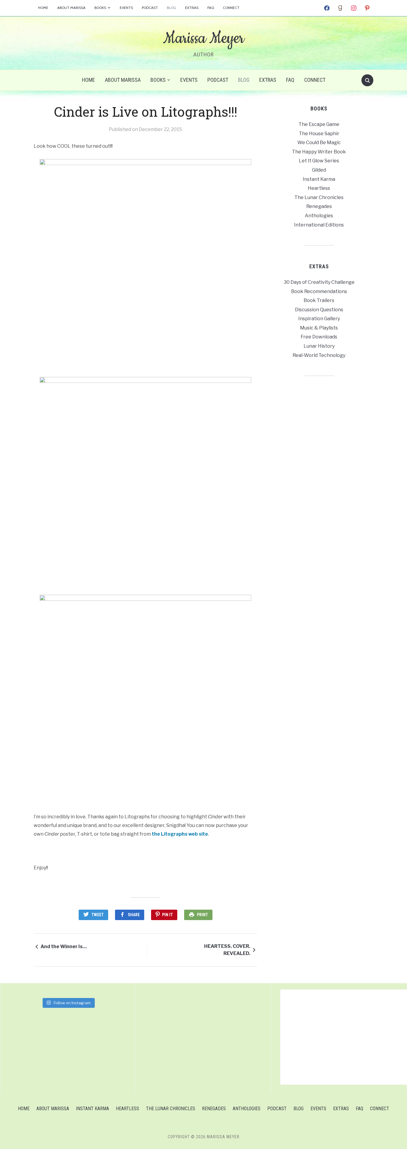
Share (134, 914)
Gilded (319, 170)
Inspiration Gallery (319, 318)
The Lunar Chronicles (319, 197)
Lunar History (319, 346)
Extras (191, 7)
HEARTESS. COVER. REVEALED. (227, 949)
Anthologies (319, 215)
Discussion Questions (319, 309)
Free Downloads (319, 337)
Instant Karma (319, 179)
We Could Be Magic (319, 142)
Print (202, 914)
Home (43, 7)
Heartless (319, 188)
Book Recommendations (319, 291)
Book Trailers (319, 300)
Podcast (150, 7)
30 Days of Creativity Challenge (319, 282)
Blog (171, 7)
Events (126, 7)
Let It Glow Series (319, 161)
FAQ (210, 7)
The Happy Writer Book (319, 152)
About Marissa (71, 7)
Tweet (97, 914)
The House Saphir (319, 133)
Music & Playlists (319, 328)
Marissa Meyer (203, 38)
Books (100, 7)
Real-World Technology (319, 355)
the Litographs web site (180, 834)
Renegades (319, 206)
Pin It (167, 914)
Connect (231, 7)
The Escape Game (319, 124)
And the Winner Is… (64, 946)
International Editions (319, 225)
